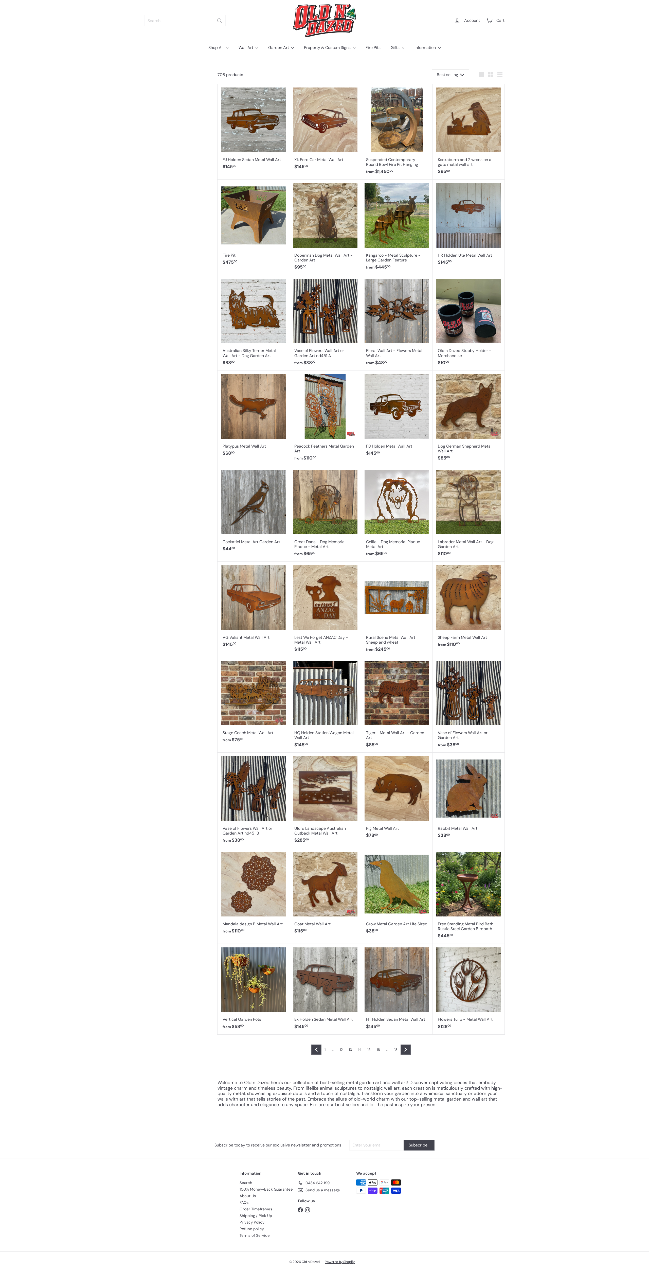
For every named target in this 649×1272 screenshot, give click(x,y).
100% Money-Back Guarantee (266, 1189)
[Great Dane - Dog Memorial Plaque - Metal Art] (325, 514)
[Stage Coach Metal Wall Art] (253, 702)
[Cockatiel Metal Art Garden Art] (253, 511)
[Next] (406, 1050)
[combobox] (185, 20)
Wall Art (246, 47)
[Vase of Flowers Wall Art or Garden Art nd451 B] (253, 800)
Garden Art (279, 47)
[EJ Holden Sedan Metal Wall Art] (253, 129)
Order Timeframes (256, 1209)
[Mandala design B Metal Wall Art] (253, 893)
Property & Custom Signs (328, 47)
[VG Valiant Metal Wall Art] (253, 607)
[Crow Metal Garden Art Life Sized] (397, 893)
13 (350, 1049)
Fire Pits (373, 47)
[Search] (219, 20)
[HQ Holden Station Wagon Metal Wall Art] (325, 705)
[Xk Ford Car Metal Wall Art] (325, 129)
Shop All (216, 47)
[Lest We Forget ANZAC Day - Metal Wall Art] (325, 609)
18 (396, 1049)
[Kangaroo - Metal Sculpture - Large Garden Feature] (397, 227)
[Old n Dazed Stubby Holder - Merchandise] (468, 323)
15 (369, 1049)
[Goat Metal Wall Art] (325, 893)
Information (425, 47)
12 (341, 1049)
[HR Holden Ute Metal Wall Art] (468, 225)
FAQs (244, 1202)
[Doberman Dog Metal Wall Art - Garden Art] (325, 227)
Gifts (396, 47)
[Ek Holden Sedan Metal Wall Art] (325, 989)
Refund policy (252, 1228)
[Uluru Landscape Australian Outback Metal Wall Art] (325, 800)
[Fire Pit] (253, 225)
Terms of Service (255, 1235)
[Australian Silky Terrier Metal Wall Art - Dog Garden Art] (253, 323)
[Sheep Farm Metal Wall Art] (468, 607)
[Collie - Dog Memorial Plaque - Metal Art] (397, 514)
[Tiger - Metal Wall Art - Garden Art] (397, 705)
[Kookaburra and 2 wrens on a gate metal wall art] (468, 132)
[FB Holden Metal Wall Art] (397, 415)
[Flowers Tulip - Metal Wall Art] (468, 989)
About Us (248, 1195)
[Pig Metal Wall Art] (397, 798)
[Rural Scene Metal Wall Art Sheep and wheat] (397, 609)
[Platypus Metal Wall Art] (253, 415)
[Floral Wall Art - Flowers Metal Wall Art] (397, 323)
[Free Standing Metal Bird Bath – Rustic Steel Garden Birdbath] (468, 896)
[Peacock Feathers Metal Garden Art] (325, 418)
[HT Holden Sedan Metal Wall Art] (397, 989)
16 (378, 1049)
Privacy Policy (252, 1222)
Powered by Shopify (340, 1262)
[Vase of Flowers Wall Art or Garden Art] (468, 705)
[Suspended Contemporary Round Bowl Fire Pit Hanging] (397, 132)
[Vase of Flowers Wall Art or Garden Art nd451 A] (325, 323)
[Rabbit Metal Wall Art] (468, 798)
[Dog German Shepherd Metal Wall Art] (468, 418)
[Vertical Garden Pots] (253, 989)
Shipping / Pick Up (256, 1215)
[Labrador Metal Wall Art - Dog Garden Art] (468, 514)
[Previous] (316, 1050)
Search (246, 1182)
